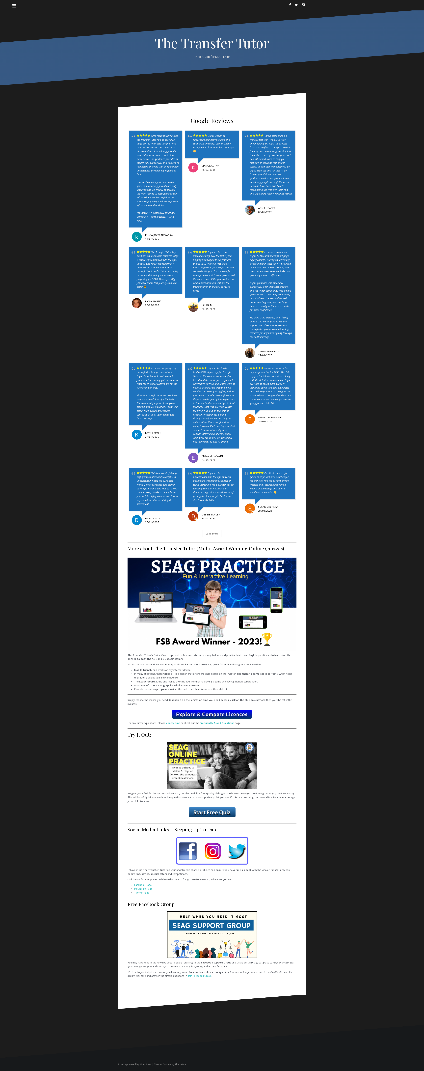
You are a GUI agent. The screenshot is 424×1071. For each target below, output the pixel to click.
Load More (212, 533)
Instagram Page (143, 888)
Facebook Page (143, 884)
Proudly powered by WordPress (134, 1064)
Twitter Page (141, 892)
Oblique (167, 1064)
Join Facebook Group (200, 975)
